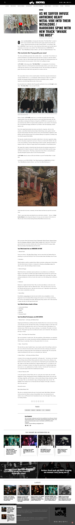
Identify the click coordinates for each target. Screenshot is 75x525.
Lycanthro (40, 242)
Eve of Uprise (23, 245)
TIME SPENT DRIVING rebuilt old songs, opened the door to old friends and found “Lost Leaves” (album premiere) (11, 452)
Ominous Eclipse (53, 240)
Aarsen (50, 244)
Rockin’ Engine (46, 240)
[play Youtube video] (21, 23)
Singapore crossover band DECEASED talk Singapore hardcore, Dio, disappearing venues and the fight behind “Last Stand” (23, 499)
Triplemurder (39, 240)
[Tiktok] (66, 2)
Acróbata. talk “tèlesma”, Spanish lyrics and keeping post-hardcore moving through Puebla (10, 510)
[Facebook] (60, 2)
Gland (37, 242)
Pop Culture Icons (30, 245)
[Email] (70, 2)
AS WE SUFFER (27, 41)
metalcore (48, 410)
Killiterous (29, 242)
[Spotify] (67, 2)
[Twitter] (61, 2)
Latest (7, 6)
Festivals (67, 6)
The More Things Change (32, 254)
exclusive (33, 410)
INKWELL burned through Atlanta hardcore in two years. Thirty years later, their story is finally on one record (65, 498)
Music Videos (48, 6)
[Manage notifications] (72, 522)
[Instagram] (63, 2)
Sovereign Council (33, 240)
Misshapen (24, 242)
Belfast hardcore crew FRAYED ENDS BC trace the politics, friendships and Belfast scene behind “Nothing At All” (11, 518)
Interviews (29, 6)
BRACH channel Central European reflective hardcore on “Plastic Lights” (62, 451)
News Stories (21, 6)
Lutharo (33, 242)
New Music (13, 6)
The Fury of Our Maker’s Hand (46, 264)
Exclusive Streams (38, 6)
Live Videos (55, 6)
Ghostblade (21, 308)
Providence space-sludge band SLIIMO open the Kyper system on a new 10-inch (28, 451)
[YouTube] (64, 2)
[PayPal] (69, 2)
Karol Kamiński (28, 416)
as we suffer (27, 410)
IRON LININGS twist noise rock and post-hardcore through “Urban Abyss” (46, 450)
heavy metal (39, 410)
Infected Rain (27, 296)
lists (43, 410)
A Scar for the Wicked (23, 307)
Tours (61, 6)
